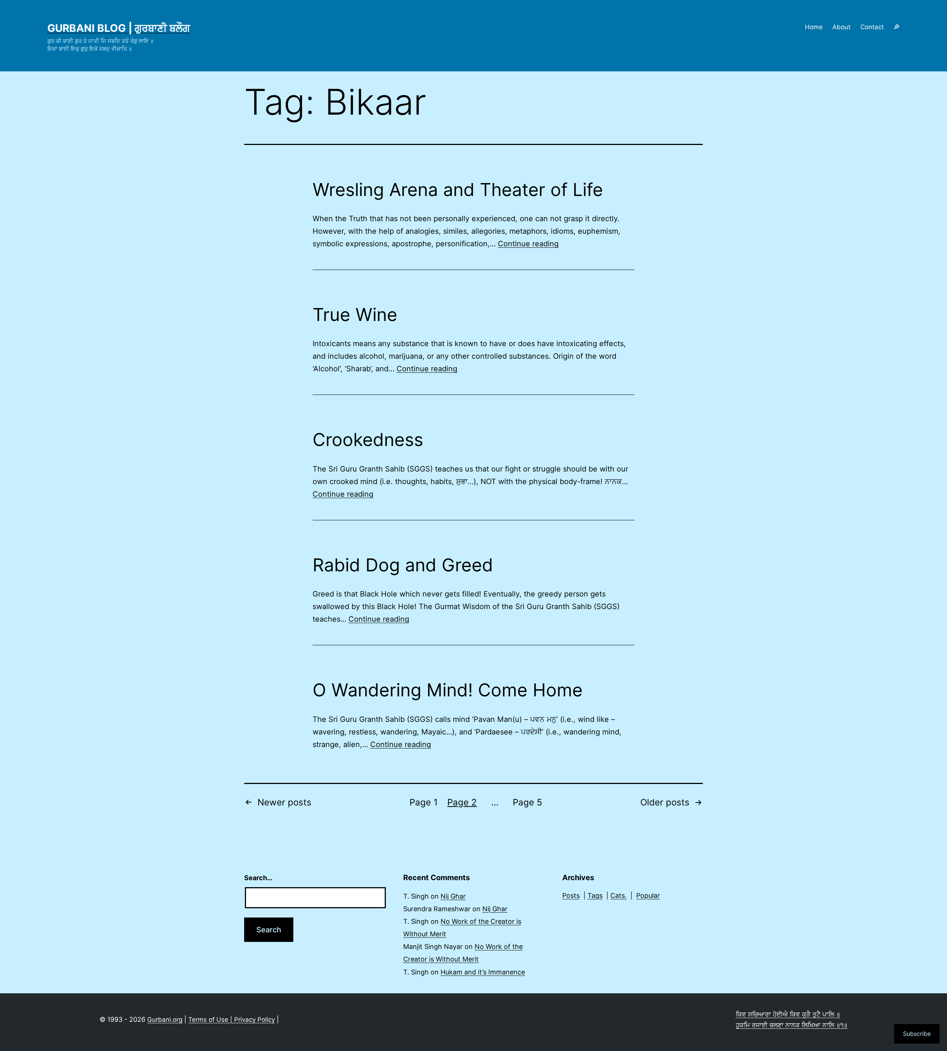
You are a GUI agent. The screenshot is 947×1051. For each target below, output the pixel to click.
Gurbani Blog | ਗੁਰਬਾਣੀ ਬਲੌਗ (118, 28)
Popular (648, 895)
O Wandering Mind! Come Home (448, 690)
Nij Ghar (453, 896)
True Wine (355, 314)
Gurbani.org (164, 1019)
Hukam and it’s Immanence (483, 972)
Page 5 (527, 802)
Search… (258, 878)
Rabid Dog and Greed (403, 565)
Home (814, 27)
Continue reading (528, 243)
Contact (872, 27)
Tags (595, 895)
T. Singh (416, 896)
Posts (571, 895)
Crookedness (368, 439)
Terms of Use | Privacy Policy (231, 1019)
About (841, 27)
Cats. (618, 895)
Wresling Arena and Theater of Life (458, 189)
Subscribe (917, 1033)
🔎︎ (896, 27)
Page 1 (424, 802)
